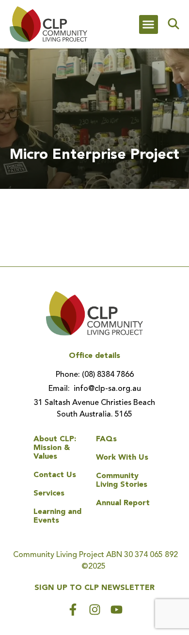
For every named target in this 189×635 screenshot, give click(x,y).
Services (48, 493)
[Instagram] (95, 610)
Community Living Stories (121, 480)
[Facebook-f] (73, 610)
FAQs (106, 439)
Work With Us (122, 458)
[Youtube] (116, 610)
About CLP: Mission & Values (54, 448)
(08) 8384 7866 (107, 375)
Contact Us (54, 475)
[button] (148, 24)
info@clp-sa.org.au (106, 389)
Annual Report (123, 503)
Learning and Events (57, 516)
